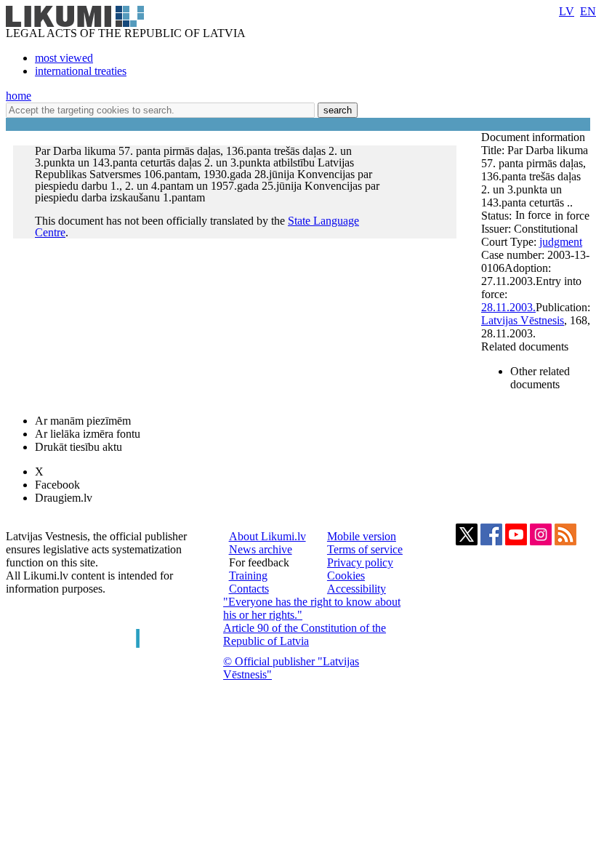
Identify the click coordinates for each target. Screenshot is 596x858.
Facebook (57, 484)
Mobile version (361, 536)
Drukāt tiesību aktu (78, 447)
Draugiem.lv (63, 498)
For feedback (259, 562)
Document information (534, 137)
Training (248, 575)
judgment (560, 242)
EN (588, 11)
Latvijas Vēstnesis (522, 320)
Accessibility (356, 588)
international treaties (80, 71)
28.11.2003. (508, 307)
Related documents (524, 346)
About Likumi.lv (267, 536)
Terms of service (365, 549)
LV (566, 11)
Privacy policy (360, 562)
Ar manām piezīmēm (83, 420)
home (18, 95)
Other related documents (540, 377)
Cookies (346, 575)
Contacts (249, 588)
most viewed (64, 58)
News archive (260, 549)
